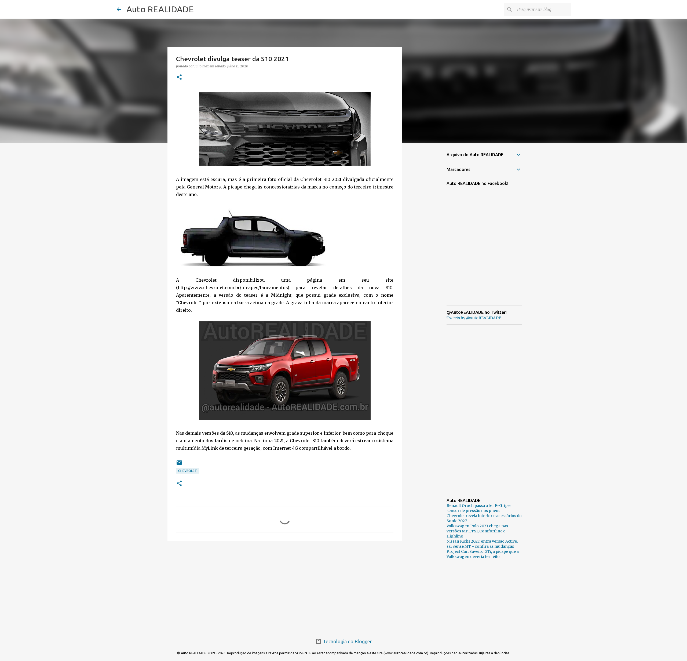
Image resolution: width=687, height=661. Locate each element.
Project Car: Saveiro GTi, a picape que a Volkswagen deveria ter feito (483, 554)
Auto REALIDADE (160, 9)
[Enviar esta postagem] (179, 464)
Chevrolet (187, 471)
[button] (179, 77)
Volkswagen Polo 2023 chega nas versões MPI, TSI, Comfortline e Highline (477, 531)
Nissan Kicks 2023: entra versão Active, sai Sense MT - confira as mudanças (482, 544)
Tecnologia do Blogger (347, 641)
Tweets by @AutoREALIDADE (474, 317)
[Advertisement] (284, 586)
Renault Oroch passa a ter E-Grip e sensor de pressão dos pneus (478, 508)
